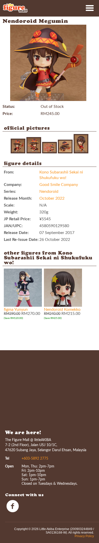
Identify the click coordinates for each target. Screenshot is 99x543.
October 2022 (51, 198)
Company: (13, 185)
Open (9, 466)
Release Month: (18, 198)
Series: (10, 191)
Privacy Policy (84, 536)
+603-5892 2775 (35, 458)
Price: (8, 114)
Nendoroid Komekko (62, 309)
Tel (7, 458)
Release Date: (16, 233)
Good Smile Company (58, 185)
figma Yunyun (16, 309)
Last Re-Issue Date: (21, 240)
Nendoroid (48, 191)
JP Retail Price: (17, 219)
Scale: (9, 205)
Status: (9, 107)
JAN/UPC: (13, 226)
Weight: (11, 212)
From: (9, 172)
